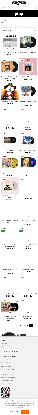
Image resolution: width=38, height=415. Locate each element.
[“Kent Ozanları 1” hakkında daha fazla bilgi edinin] (10, 146)
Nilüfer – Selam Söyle (28, 76)
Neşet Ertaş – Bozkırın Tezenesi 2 (28, 293)
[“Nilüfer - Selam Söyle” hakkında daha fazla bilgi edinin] (28, 72)
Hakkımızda (4, 344)
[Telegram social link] (17, 351)
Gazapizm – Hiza (28, 196)
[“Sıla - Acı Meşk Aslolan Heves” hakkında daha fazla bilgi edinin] (10, 216)
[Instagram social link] (7, 351)
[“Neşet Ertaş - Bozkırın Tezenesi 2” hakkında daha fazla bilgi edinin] (28, 289)
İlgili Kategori (7, 30)
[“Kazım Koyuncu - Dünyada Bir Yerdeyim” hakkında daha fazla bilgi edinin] (28, 240)
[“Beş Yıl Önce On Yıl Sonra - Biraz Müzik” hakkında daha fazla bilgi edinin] (28, 48)
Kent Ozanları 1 (10, 150)
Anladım (25, 411)
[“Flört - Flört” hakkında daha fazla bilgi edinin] (10, 121)
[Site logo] (19, 2)
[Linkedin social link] (14, 351)
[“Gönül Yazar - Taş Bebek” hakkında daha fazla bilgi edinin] (28, 169)
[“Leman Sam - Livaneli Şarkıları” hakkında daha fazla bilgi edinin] (28, 146)
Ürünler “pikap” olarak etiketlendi (24, 20)
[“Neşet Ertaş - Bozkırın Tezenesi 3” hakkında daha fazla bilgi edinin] (10, 289)
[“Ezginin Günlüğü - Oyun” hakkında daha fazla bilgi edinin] (28, 265)
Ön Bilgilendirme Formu (7, 380)
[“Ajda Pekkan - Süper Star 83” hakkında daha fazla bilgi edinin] (10, 169)
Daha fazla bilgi (14, 411)
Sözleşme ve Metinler (8, 356)
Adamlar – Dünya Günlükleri (10, 52)
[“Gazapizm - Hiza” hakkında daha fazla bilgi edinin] (28, 191)
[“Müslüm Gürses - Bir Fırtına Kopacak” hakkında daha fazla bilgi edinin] (28, 216)
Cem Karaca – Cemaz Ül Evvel (10, 101)
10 (27, 326)
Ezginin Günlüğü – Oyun (28, 269)
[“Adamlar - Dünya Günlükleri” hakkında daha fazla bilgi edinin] (10, 48)
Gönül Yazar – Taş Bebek (28, 173)
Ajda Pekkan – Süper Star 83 (10, 173)
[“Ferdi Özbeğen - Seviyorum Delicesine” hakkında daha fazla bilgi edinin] (28, 121)
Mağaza (11, 20)
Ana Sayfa (4, 20)
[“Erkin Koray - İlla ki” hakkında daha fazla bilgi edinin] (28, 312)
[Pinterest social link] (9, 351)
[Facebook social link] (2, 351)
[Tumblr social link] (12, 351)
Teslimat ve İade (5, 384)
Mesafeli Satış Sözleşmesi (8, 377)
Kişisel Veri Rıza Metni (7, 363)
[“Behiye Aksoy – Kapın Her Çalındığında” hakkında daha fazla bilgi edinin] (10, 191)
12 (34, 326)
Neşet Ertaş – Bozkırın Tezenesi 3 (10, 293)
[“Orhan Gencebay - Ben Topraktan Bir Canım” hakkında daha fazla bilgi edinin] (10, 240)
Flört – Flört (10, 125)
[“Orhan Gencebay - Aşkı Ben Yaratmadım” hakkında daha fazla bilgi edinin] (10, 265)
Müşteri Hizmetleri (7, 374)
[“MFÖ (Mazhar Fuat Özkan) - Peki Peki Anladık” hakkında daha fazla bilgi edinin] (28, 97)
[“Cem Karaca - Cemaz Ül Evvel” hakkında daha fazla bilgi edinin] (10, 97)
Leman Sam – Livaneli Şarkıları (28, 150)
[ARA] (35, 8)
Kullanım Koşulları (6, 366)
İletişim (3, 347)
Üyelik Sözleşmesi (6, 360)
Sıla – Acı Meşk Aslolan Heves (10, 220)
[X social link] (4, 351)
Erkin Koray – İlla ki (28, 316)
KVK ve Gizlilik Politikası (7, 369)
